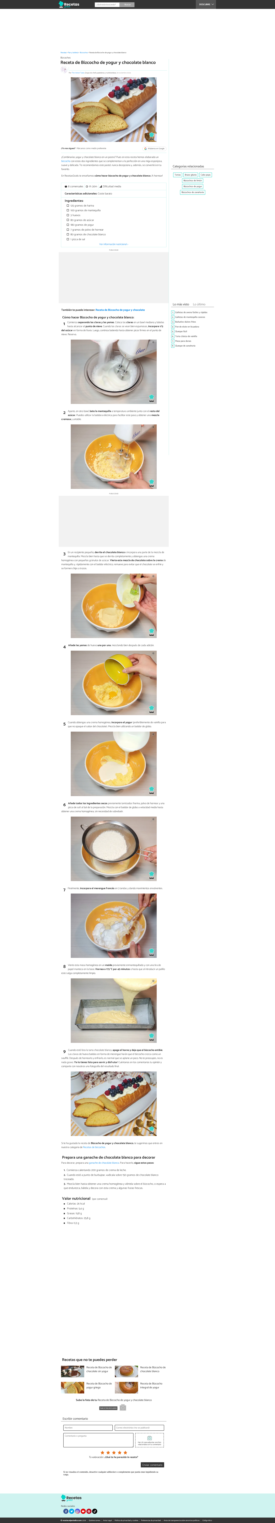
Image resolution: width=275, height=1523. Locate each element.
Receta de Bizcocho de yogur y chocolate (120, 310)
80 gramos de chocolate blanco (88, 234)
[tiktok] (94, 1511)
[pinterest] (89, 1511)
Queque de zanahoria (185, 346)
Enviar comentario (152, 1465)
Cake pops (206, 175)
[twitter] (71, 1511)
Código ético (207, 1520)
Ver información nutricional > (113, 244)
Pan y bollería (73, 52)
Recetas (63, 52)
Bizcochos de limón (192, 181)
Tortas (178, 175)
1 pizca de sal (77, 239)
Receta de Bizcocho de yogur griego (99, 1386)
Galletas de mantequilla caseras (190, 317)
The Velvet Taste (78, 72)
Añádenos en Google (155, 148)
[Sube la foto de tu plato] (123, 1408)
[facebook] (65, 1511)
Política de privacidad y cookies (126, 1520)
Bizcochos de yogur (192, 186)
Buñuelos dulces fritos (185, 322)
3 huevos (75, 215)
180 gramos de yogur (82, 225)
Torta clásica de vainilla (186, 336)
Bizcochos (84, 52)
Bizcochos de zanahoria (192, 192)
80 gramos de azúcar (82, 220)
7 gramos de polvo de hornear (87, 230)
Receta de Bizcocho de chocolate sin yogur (99, 1369)
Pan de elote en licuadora (187, 327)
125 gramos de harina (82, 205)
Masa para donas (183, 341)
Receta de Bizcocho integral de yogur (151, 1386)
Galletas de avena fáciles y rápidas (191, 312)
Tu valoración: (96, 1457)
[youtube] (83, 1511)
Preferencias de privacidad (151, 1520)
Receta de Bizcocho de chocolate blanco (153, 1369)
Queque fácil (181, 331)
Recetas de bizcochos (94, 1147)
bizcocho (65, 161)
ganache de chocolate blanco (104, 1163)
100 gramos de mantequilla (85, 210)
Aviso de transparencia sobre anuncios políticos (182, 1520)
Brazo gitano (191, 175)
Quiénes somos (94, 1520)
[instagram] (77, 1511)
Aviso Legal (107, 1520)
